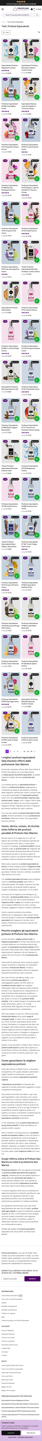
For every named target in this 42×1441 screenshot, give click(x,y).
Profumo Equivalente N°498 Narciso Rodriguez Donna (10, 187)
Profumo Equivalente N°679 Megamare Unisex (30, 468)
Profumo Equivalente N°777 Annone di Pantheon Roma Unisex (31, 427)
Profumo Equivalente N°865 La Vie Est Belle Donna (10, 348)
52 (24, 751)
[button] (16, 58)
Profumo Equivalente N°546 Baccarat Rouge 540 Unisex (10, 625)
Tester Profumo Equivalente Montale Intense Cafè (10, 468)
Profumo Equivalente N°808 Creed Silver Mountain (30, 625)
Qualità (4, 1303)
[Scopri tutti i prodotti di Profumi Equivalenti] (3, 9)
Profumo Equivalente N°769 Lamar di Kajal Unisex (10, 740)
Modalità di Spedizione (9, 1310)
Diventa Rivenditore (8, 1383)
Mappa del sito (6, 1387)
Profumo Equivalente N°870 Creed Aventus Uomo (30, 147)
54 (31, 751)
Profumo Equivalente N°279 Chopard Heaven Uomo (31, 348)
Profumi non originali (8, 1313)
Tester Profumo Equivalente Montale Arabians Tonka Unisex (31, 269)
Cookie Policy (12, 1437)
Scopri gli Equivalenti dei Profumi (12, 1365)
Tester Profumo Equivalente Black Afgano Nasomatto (9, 544)
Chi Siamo (5, 1352)
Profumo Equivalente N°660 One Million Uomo (10, 106)
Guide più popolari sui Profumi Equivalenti (15, 1320)
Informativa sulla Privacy (25, 1437)
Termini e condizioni (8, 1341)
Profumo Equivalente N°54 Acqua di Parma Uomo (10, 585)
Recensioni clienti (7, 1380)
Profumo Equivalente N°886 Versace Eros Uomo (30, 506)
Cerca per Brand (7, 1376)
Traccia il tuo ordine (8, 1337)
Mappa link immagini (8, 1390)
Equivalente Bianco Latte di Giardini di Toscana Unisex (29, 106)
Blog (3, 1317)
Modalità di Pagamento (9, 1306)
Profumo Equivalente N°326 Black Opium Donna (30, 663)
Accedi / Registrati (8, 1330)
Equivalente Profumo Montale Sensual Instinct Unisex (30, 701)
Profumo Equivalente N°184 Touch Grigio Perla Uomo (30, 544)
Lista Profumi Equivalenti (10, 1295)
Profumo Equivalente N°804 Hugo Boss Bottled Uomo (30, 585)
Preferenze (31, 1433)
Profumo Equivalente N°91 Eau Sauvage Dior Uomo (10, 269)
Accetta (11, 1433)
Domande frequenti (8, 1334)
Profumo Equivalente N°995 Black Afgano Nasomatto (10, 427)
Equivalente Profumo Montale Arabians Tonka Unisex (30, 67)
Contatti (4, 1355)
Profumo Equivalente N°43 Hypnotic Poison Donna (10, 147)
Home (3, 22)
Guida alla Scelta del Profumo (11, 1372)
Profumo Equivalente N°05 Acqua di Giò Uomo (10, 230)
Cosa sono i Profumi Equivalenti (12, 1299)
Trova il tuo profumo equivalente (12, 1369)
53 (28, 751)
